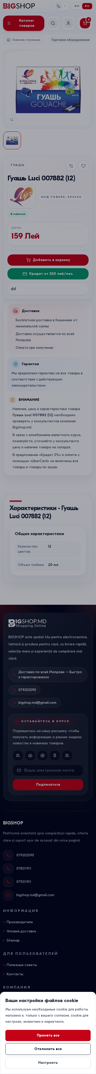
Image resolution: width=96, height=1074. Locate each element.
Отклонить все (48, 1049)
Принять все (48, 1035)
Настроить (48, 1062)
